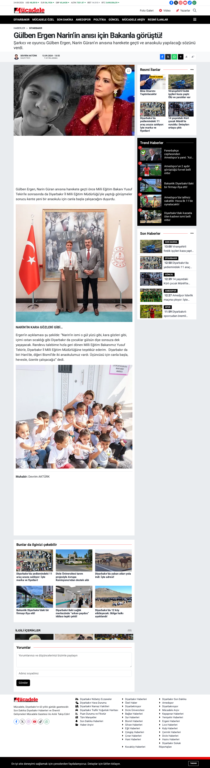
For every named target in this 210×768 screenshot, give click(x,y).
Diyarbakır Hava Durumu (93, 702)
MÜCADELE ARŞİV (133, 19)
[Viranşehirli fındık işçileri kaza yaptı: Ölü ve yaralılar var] (181, 81)
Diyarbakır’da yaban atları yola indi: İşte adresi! (113, 575)
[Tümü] (192, 69)
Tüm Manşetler (88, 717)
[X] (22, 721)
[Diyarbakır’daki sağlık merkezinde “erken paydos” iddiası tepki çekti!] (74, 596)
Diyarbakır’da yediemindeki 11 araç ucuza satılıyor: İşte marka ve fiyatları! (34, 576)
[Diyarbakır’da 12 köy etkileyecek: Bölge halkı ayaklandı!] (113, 596)
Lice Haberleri (170, 724)
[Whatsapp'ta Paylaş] (174, 56)
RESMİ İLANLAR (158, 19)
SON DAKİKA (65, 19)
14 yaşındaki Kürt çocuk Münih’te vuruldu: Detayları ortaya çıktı (178, 123)
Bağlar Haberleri (134, 713)
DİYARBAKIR (22, 19)
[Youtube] (34, 721)
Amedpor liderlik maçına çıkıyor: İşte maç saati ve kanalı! (178, 298)
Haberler (19, 28)
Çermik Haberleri (171, 732)
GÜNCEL (114, 19)
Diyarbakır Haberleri (136, 699)
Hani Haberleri (133, 739)
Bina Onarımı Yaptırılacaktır (148, 92)
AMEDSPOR (83, 19)
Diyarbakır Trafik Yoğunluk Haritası (99, 710)
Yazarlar (185, 10)
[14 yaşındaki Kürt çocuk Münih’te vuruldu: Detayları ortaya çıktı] (181, 108)
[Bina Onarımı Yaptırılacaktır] (153, 81)
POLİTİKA (100, 19)
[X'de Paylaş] (168, 56)
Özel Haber (131, 702)
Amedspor (168, 702)
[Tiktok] (40, 721)
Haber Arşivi (87, 724)
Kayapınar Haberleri (173, 713)
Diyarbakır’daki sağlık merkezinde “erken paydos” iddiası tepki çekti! (72, 613)
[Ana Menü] (194, 20)
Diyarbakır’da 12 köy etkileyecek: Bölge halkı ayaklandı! (109, 613)
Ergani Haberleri (171, 721)
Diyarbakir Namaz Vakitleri (94, 706)
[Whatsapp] (46, 721)
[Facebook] (16, 721)
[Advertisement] (75, 161)
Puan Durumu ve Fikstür (93, 713)
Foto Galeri (147, 10)
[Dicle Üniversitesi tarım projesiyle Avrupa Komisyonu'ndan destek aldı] (74, 560)
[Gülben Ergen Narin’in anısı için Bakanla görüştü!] (74, 100)
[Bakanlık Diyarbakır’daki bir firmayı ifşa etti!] (34, 596)
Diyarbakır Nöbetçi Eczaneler (96, 699)
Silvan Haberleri (133, 724)
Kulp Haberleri (170, 728)
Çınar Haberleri (133, 735)
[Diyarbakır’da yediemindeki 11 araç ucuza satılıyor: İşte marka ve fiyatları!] (34, 560)
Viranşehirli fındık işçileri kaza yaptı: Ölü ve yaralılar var (179, 94)
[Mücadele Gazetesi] (29, 10)
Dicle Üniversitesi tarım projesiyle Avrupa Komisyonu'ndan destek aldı (72, 576)
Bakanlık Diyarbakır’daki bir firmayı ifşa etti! (32, 612)
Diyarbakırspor (170, 706)
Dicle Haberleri (170, 735)
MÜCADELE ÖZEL (43, 19)
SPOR (167, 307)
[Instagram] (28, 721)
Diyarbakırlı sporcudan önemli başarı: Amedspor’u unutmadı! (176, 314)
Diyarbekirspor (133, 706)
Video (167, 10)
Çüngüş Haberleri (134, 732)
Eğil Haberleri (132, 728)
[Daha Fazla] (180, 56)
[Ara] (194, 11)
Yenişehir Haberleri (172, 717)
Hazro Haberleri (170, 739)
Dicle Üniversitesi (134, 710)
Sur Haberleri (132, 717)
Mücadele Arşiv (170, 710)
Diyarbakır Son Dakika (174, 699)
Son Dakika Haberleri (91, 721)
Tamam (193, 763)
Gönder (23, 682)
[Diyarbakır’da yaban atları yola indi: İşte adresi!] (113, 560)
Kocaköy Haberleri (135, 746)
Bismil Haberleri (134, 721)
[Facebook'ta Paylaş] (162, 56)
